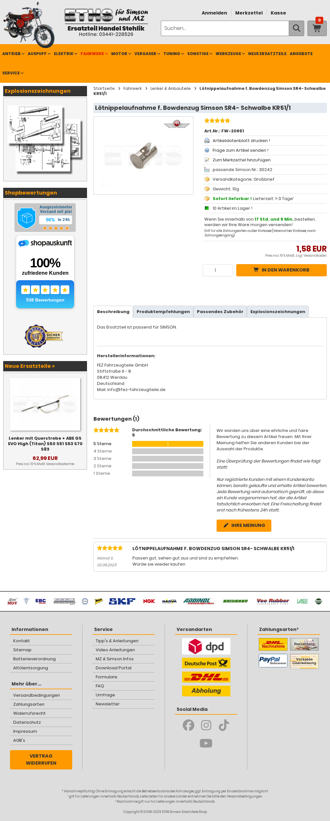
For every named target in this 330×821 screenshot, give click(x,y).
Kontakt (21, 641)
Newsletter (108, 704)
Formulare (106, 677)
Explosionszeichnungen (277, 312)
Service (11, 73)
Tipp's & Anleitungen (117, 641)
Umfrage (105, 695)
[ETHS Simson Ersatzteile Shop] (106, 22)
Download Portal (113, 668)
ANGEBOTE (301, 53)
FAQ (100, 686)
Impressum (25, 731)
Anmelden (214, 13)
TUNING (171, 53)
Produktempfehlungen (163, 312)
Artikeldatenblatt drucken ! (241, 141)
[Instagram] (206, 725)
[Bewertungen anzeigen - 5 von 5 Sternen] (216, 121)
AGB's (19, 740)
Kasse (278, 13)
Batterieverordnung (34, 659)
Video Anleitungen (115, 650)
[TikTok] (224, 725)
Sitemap (22, 650)
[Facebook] (188, 725)
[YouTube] (206, 743)
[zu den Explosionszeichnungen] (45, 104)
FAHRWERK (92, 53)
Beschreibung (113, 312)
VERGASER (145, 53)
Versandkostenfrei (60, 464)
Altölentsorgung (30, 668)
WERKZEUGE (228, 53)
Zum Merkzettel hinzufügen (242, 160)
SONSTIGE (198, 53)
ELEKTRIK (63, 53)
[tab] (113, 312)
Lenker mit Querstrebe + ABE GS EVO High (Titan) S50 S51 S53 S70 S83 (45, 443)
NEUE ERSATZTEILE (267, 53)
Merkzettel (249, 13)
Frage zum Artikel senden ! (240, 150)
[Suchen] (296, 28)
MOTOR (119, 53)
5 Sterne (102, 444)
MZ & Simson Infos (115, 659)
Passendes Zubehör (220, 312)
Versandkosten (315, 255)
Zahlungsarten (28, 704)
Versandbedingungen (36, 695)
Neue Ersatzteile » (30, 366)
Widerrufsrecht (29, 713)
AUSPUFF (37, 53)
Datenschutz (27, 722)
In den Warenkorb (285, 270)
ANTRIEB (11, 53)
